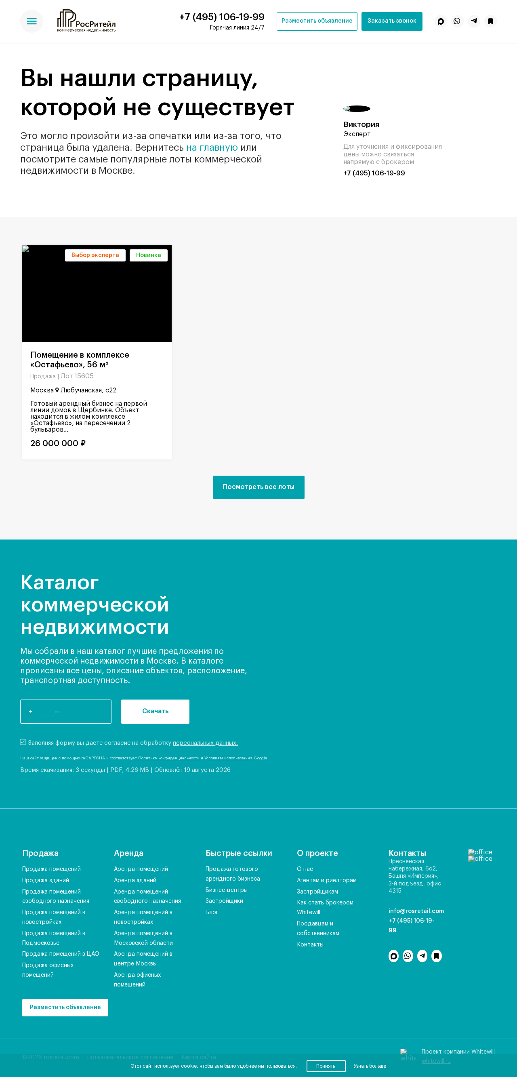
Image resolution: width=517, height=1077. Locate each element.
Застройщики (224, 901)
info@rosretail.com (415, 911)
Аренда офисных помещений (137, 980)
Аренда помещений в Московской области (143, 938)
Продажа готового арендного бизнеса (233, 874)
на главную (212, 147)
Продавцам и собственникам (318, 928)
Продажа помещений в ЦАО (60, 954)
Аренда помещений (141, 869)
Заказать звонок (392, 21)
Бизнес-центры (227, 890)
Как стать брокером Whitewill (325, 907)
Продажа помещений (51, 869)
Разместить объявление (317, 21)
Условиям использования (228, 758)
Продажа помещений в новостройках (53, 917)
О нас (305, 869)
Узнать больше (370, 1066)
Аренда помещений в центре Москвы (143, 959)
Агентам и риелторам (327, 880)
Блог (212, 912)
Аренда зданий (135, 880)
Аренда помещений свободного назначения (147, 896)
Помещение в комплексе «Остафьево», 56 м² (79, 360)
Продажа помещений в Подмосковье (53, 938)
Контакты (310, 945)
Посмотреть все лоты (258, 487)
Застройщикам (317, 892)
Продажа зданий (45, 880)
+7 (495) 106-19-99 (222, 17)
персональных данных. (205, 743)
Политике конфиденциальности (169, 758)
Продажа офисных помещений (48, 970)
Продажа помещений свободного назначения (55, 896)
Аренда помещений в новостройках (143, 917)
